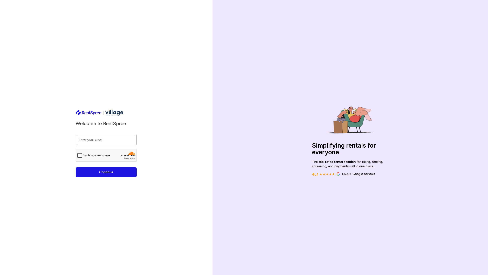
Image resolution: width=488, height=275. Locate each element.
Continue (106, 172)
